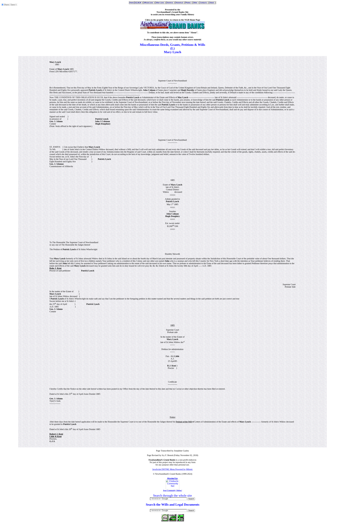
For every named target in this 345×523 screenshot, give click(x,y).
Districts (170, 3)
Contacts (204, 3)
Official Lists (149, 3)
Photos (188, 3)
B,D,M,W (138, 3)
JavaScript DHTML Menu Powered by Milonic (172, 469)
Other (195, 3)
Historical (179, 3)
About (212, 3)
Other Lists (160, 3)
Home (131, 3)
